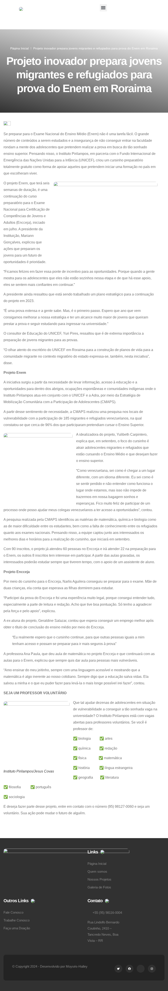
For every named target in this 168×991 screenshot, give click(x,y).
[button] (103, 7)
